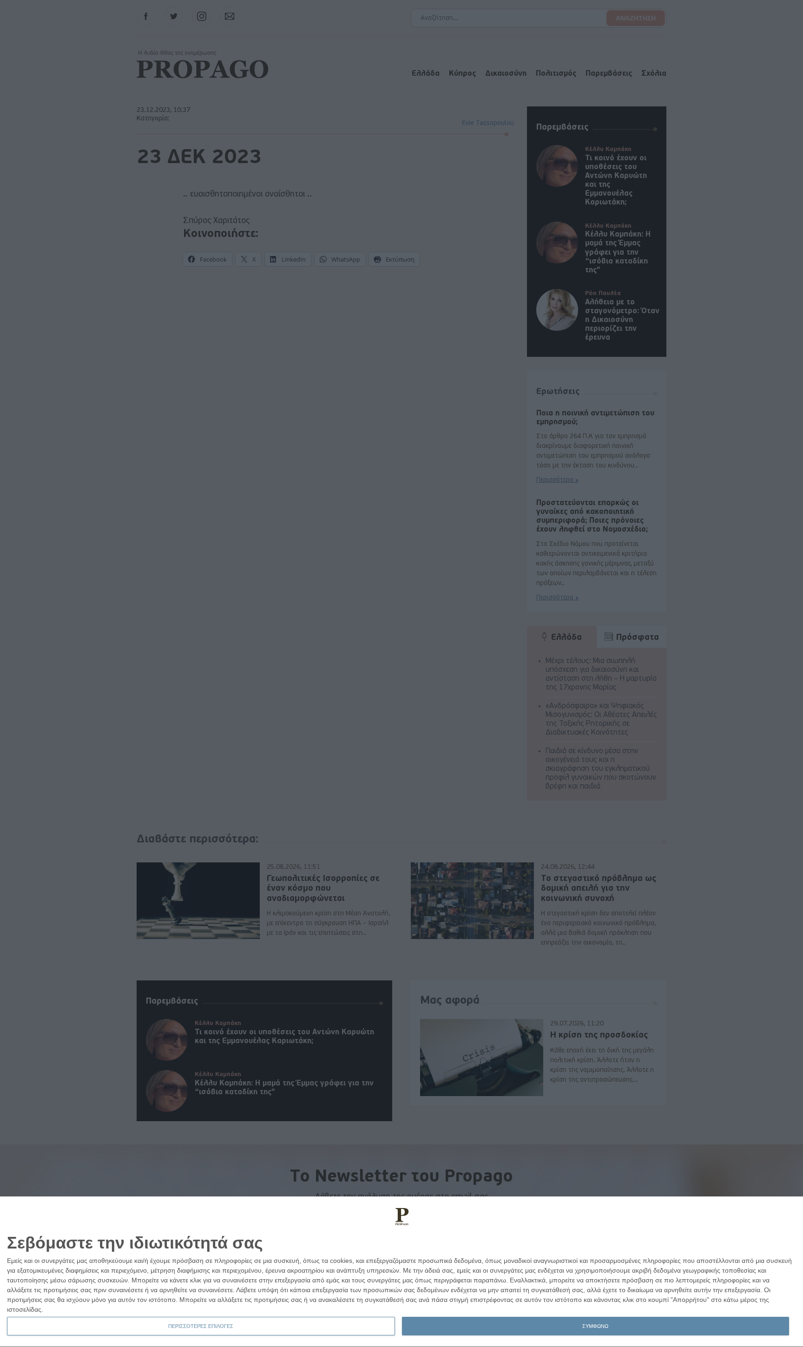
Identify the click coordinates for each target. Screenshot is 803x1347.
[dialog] (401, 1272)
